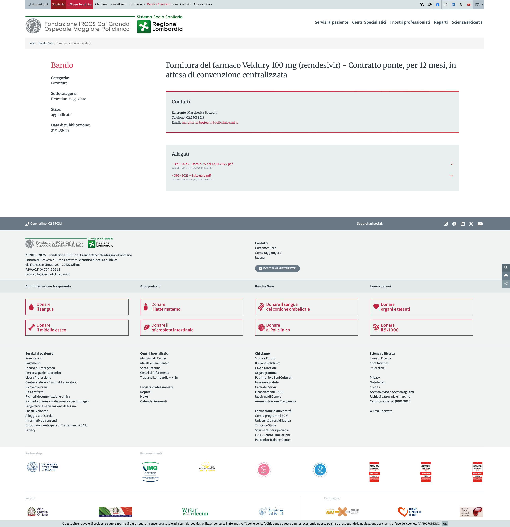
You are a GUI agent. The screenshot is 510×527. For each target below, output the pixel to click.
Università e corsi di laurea (273, 420)
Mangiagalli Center (153, 358)
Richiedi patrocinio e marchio (390, 396)
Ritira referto (34, 392)
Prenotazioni (34, 358)
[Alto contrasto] (430, 4)
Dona (174, 4)
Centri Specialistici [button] (369, 22)
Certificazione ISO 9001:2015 (390, 401)
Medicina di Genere (268, 396)
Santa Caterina (150, 368)
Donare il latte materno (165, 307)
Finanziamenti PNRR (269, 392)
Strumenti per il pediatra (272, 430)
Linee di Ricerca (380, 358)
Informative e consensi (41, 420)
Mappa (260, 257)
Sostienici (58, 4)
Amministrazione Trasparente (275, 401)
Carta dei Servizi (266, 387)
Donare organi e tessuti (395, 307)
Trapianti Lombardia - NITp (159, 377)
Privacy (30, 430)
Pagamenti (33, 363)
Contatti (185, 4)
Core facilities (379, 363)
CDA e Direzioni (266, 368)
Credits (375, 387)
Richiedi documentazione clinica (48, 396)
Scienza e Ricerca (467, 22)
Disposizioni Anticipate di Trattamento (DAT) (56, 425)
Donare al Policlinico (278, 327)
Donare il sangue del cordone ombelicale (288, 307)
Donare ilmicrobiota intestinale (172, 327)
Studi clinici (377, 368)
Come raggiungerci (268, 253)
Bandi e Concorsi (158, 4)
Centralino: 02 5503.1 (45, 223)
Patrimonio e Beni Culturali (273, 377)
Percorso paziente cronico (43, 373)
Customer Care (265, 248)
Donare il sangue (45, 307)
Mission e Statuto (267, 382)
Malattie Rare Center (154, 363)
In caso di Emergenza (40, 368)
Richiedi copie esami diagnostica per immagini (57, 401)
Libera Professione (38, 377)
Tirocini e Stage (265, 425)
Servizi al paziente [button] (331, 22)
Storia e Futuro (265, 358)
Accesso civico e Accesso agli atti (392, 392)
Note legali (377, 382)
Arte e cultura (202, 4)
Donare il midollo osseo (51, 327)
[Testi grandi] (422, 4)
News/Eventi (119, 4)
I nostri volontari (37, 411)
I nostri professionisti (410, 22)
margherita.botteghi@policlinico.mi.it (210, 122)
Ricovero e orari (36, 387)
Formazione (137, 4)
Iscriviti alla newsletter (279, 268)
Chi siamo (101, 4)
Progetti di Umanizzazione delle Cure (51, 406)
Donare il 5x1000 (390, 327)
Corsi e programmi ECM (271, 416)
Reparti (441, 22)
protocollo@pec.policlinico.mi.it (48, 274)
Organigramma (266, 373)
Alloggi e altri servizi (39, 416)
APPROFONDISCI (429, 523)
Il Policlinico (80, 4)
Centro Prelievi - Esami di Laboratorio (51, 382)
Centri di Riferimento (155, 373)
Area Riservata (382, 411)
